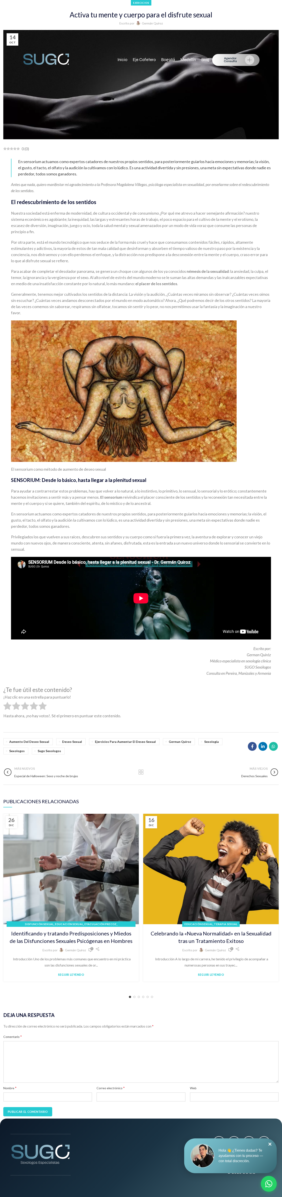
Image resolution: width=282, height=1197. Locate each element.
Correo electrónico (110, 1088)
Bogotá (168, 59)
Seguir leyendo (71, 974)
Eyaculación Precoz (100, 924)
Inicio (122, 59)
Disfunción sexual (39, 924)
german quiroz (180, 741)
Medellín (188, 59)
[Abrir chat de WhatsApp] (269, 1184)
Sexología (211, 741)
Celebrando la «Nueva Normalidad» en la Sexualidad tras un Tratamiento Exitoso (211, 937)
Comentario (12, 1036)
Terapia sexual (225, 924)
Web (193, 1088)
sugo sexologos (49, 751)
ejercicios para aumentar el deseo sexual (125, 741)
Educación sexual (69, 924)
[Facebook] (252, 746)
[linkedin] (262, 746)
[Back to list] (141, 772)
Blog (205, 59)
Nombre (10, 1088)
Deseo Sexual (72, 741)
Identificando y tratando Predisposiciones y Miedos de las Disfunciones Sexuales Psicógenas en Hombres (71, 937)
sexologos (17, 751)
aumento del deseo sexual (29, 741)
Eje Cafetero (144, 59)
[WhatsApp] (273, 746)
